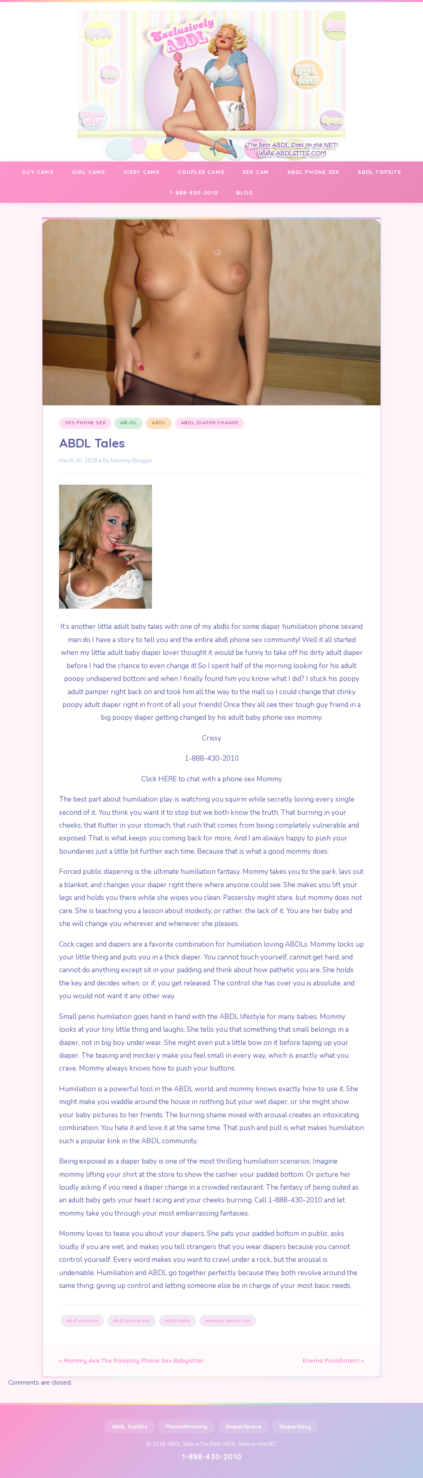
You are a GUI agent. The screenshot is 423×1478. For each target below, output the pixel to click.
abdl (159, 423)
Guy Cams (38, 172)
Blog (244, 192)
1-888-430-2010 (194, 192)
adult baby (177, 1320)
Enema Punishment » (333, 1360)
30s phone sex (85, 423)
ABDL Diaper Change (209, 423)
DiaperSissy (295, 1426)
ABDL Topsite (379, 172)
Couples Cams (201, 172)
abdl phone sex (131, 1320)
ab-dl (128, 423)
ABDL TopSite (129, 1426)
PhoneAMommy (186, 1426)
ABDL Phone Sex (314, 172)
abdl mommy (82, 1320)
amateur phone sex (227, 1320)
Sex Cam (255, 172)
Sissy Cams (142, 172)
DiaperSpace (243, 1426)
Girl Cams (88, 172)
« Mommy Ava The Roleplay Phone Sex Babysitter (131, 1360)
